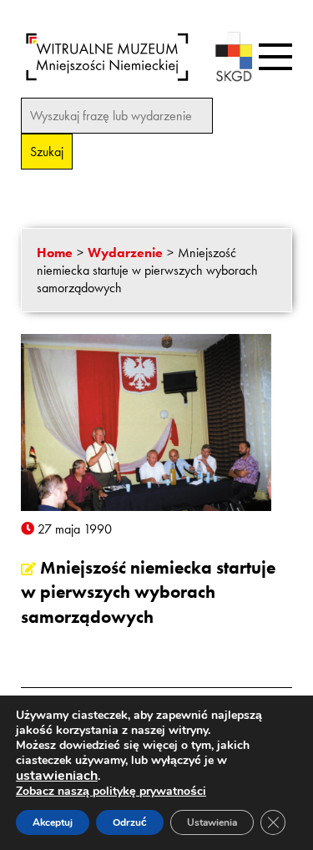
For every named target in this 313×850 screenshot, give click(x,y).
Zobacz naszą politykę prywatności (111, 791)
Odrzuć (130, 822)
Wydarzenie (125, 252)
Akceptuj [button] (53, 822)
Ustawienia (212, 822)
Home (55, 252)
